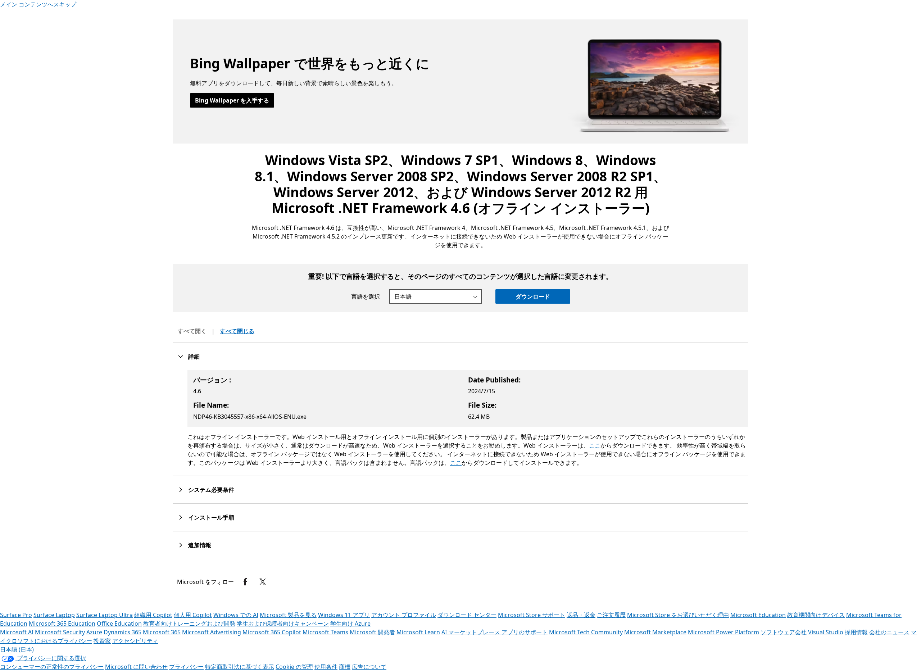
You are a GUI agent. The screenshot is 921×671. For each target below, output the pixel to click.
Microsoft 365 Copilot (271, 632)
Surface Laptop (54, 615)
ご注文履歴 (611, 615)
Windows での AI (235, 615)
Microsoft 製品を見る (288, 615)
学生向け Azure (350, 623)
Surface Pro (16, 615)
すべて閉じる (237, 331)
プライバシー (186, 667)
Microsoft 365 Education (62, 623)
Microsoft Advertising (211, 632)
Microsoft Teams (325, 632)
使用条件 (325, 667)
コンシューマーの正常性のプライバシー (52, 667)
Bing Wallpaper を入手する (232, 100)
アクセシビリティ (135, 641)
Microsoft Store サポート (531, 615)
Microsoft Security (60, 632)
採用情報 (856, 632)
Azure (94, 632)
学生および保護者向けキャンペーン (283, 623)
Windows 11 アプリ (344, 615)
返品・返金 (581, 615)
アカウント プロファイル (403, 615)
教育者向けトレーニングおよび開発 (189, 623)
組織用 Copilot (153, 615)
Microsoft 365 (162, 632)
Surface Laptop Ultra (104, 615)
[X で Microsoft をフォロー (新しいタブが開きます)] (262, 582)
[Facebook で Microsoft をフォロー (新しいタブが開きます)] (245, 582)
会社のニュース (889, 632)
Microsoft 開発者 (372, 632)
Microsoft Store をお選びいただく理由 (678, 615)
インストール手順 (211, 517)
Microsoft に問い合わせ (136, 667)
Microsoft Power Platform (723, 632)
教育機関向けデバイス (816, 615)
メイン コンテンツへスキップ (38, 4)
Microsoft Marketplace (655, 632)
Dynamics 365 (122, 632)
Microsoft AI (16, 632)
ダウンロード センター (466, 615)
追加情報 (199, 545)
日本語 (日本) (17, 649)
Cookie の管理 (294, 667)
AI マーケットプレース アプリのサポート (494, 632)
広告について (369, 667)
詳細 (194, 357)
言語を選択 (365, 296)
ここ (594, 445)
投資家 (102, 641)
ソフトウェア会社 (784, 632)
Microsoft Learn (418, 632)
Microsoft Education (758, 615)
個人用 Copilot (193, 615)
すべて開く (192, 331)
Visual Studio (825, 632)
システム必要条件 (211, 490)
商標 (344, 667)
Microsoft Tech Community (586, 632)
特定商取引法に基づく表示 (239, 667)
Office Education (119, 623)
